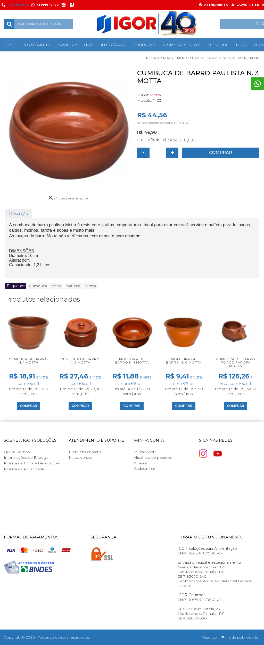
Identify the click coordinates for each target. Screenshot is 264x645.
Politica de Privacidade (24, 469)
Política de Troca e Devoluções (32, 463)
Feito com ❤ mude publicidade (229, 637)
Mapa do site (80, 457)
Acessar (141, 463)
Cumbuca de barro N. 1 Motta (28, 360)
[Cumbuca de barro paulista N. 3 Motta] (68, 130)
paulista (73, 286)
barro (57, 286)
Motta (155, 95)
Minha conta (145, 451)
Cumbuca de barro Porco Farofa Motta (235, 362)
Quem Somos (17, 451)
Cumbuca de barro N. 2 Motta (80, 360)
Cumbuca (38, 286)
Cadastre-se (144, 468)
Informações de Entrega (26, 457)
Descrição (18, 213)
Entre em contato (85, 451)
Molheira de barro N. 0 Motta (184, 360)
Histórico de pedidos (153, 457)
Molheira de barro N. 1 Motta (132, 360)
